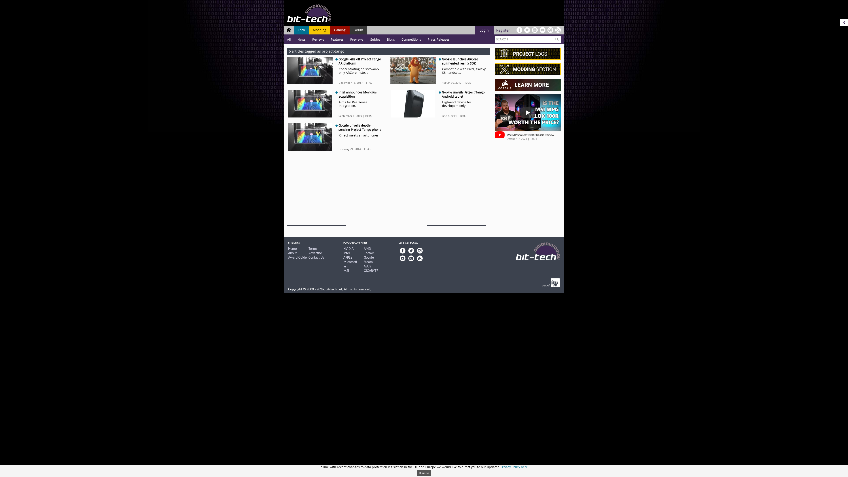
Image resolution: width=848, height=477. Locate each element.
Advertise (315, 253)
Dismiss (424, 473)
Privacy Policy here (514, 467)
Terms (313, 249)
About (292, 253)
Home (292, 249)
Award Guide (297, 257)
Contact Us (316, 257)
